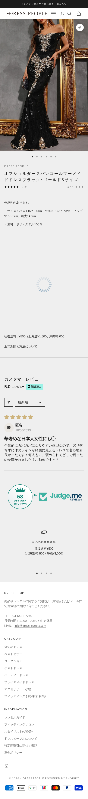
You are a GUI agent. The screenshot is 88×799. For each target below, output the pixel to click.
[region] (44, 548)
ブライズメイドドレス (19, 682)
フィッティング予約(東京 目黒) (25, 696)
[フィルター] (8, 402)
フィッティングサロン (19, 725)
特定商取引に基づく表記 (20, 746)
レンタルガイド (14, 718)
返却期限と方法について (20, 346)
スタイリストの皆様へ (19, 732)
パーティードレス (16, 675)
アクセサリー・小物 (17, 689)
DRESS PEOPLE (16, 166)
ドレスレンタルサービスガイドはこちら (44, 3)
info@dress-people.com (30, 626)
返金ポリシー (13, 753)
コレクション (13, 661)
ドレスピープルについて (20, 739)
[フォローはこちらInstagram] (6, 766)
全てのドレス (13, 647)
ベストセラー (13, 654)
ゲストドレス (13, 668)
